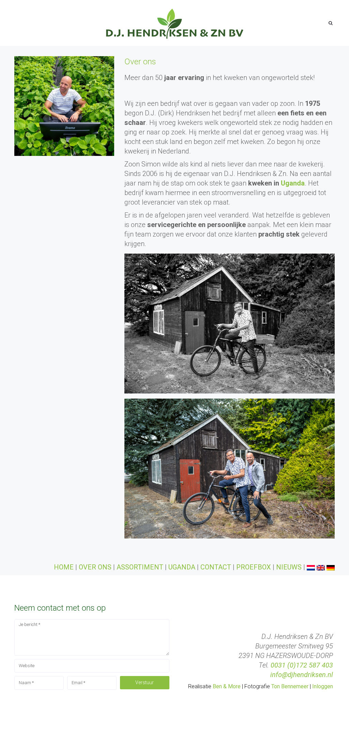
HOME (64, 567)
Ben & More (227, 686)
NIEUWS (289, 567)
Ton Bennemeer (289, 686)
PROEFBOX (253, 567)
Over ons (140, 61)
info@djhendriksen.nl (301, 675)
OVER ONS (96, 567)
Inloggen (322, 686)
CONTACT (215, 567)
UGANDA (181, 567)
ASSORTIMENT (140, 567)
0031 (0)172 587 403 (302, 665)
